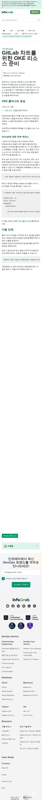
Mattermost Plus (29, 691)
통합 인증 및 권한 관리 (10, 655)
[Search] (38, 20)
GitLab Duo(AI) (7, 691)
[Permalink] (27, 101)
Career (4, 775)
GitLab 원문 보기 (10, 536)
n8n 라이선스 (28, 715)
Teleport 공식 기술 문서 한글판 (30, 743)
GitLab (4, 687)
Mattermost (27, 687)
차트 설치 (28, 235)
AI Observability (7, 671)
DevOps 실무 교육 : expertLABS (30, 654)
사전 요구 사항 (10, 110)
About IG (5, 768)
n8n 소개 (26, 711)
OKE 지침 (10, 118)
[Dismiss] (39, 2)
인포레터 (5, 743)
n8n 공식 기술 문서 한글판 (29, 748)
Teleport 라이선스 (8, 715)
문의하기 (35, 12)
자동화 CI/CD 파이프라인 (10, 659)
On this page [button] (8, 49)
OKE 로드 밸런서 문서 (23, 221)
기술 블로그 (6, 731)
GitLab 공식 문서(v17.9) (9, 5)
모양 (25, 121)
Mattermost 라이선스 (30, 695)
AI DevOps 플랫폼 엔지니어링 (11, 650)
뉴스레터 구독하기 (21, 585)
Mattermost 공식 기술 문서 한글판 (30, 736)
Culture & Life (6, 781)
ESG (3, 788)
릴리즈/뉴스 (6, 735)
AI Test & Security (8, 663)
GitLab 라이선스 (7, 699)
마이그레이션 (6, 667)
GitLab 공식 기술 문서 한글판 (30, 731)
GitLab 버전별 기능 (8, 739)
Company (6, 763)
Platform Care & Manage (32, 648)
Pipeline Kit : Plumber (31, 659)
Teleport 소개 (6, 711)
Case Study (8, 757)
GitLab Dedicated (8, 695)
